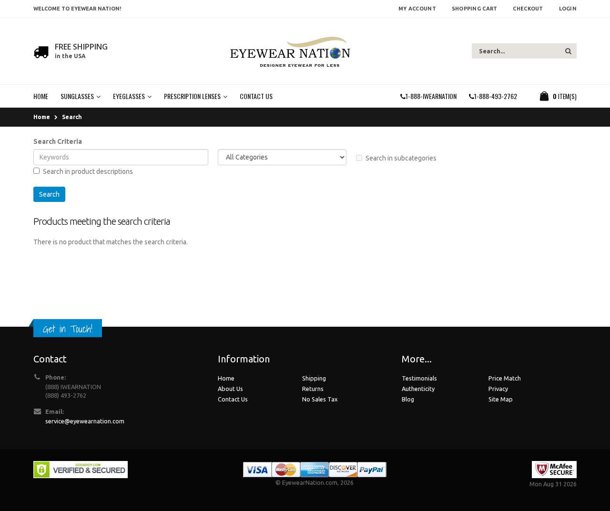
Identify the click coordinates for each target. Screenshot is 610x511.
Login (568, 8)
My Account (417, 8)
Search (72, 117)
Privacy (498, 388)
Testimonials (419, 378)
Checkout (528, 8)
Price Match (504, 378)
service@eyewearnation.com (84, 421)
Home (41, 117)
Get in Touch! (67, 329)
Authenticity (418, 388)
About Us (230, 388)
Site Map (500, 399)
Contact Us (233, 399)
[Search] (568, 51)
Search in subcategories (401, 158)
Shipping (314, 378)
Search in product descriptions (88, 171)
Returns (313, 388)
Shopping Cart (475, 8)
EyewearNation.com (309, 482)
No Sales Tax (319, 399)
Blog (408, 399)
